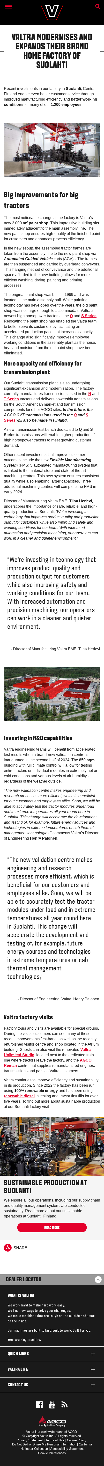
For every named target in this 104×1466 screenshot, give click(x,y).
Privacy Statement (30, 1440)
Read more (52, 1227)
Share (20, 1248)
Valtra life (18, 1370)
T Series (11, 399)
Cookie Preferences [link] (52, 1453)
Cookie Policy (76, 1440)
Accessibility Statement (67, 1449)
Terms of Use (54, 1440)
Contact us (18, 1385)
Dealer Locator (23, 1280)
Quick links (18, 1354)
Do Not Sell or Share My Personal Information (44, 1444)
